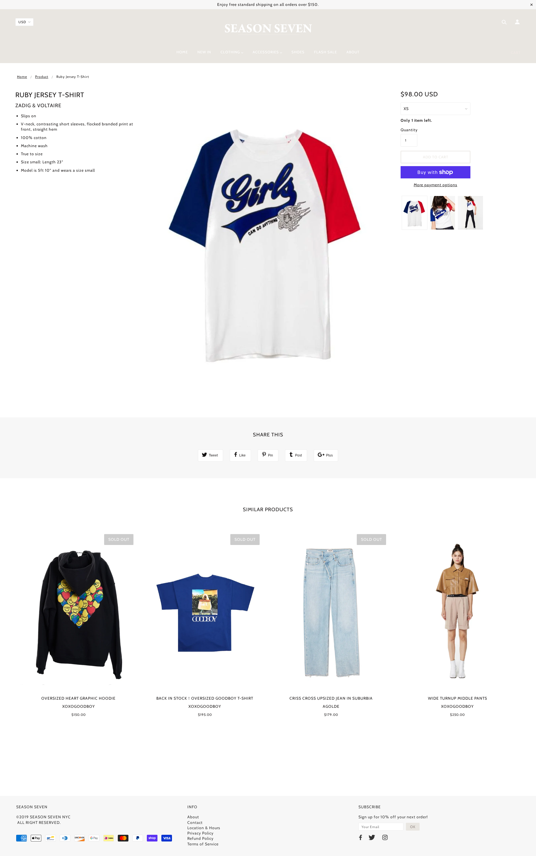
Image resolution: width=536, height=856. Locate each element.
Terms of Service (203, 844)
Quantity (409, 129)
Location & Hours (203, 827)
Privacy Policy (200, 833)
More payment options (435, 184)
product (41, 77)
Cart (516, 52)
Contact (195, 822)
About (193, 816)
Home (22, 77)
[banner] (268, 29)
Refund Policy (200, 838)
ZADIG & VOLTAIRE (38, 105)
